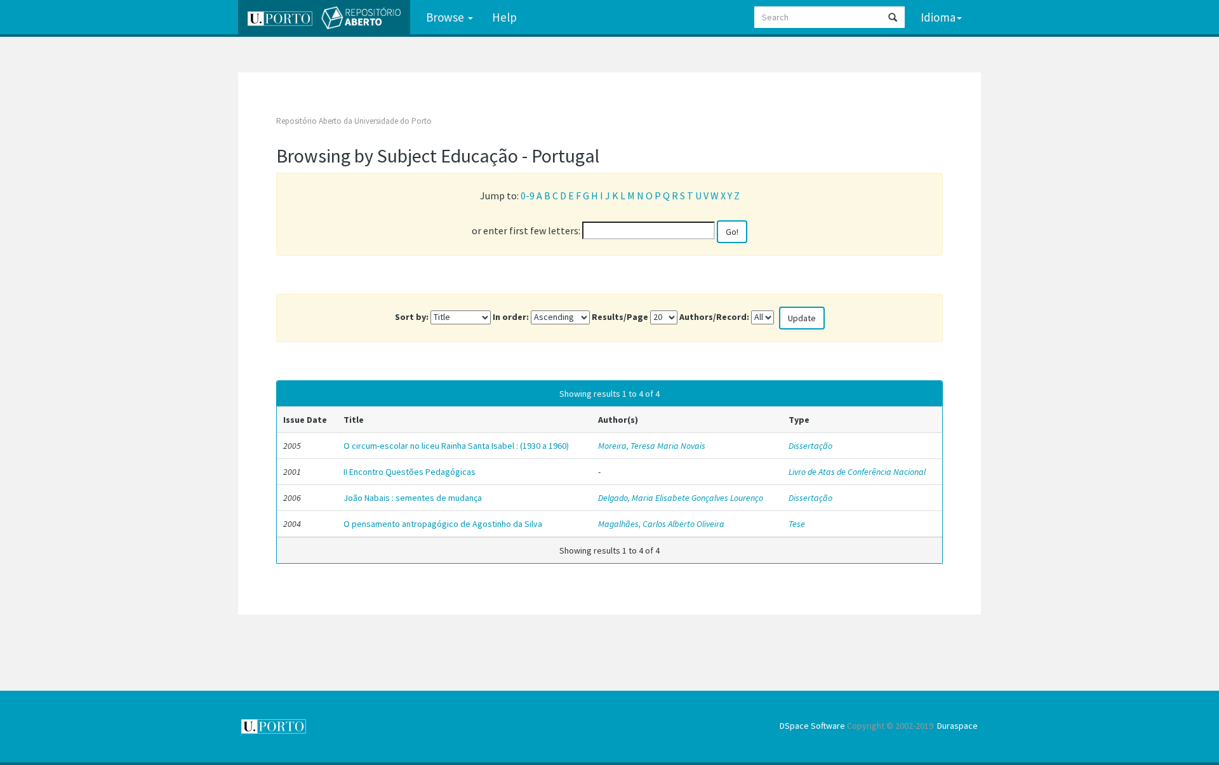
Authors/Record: (714, 317)
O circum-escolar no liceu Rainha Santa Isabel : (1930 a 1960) (456, 445)
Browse (446, 17)
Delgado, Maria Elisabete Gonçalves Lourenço (680, 497)
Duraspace (957, 725)
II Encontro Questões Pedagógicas (409, 471)
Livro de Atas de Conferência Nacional (857, 471)
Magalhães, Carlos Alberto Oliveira (661, 523)
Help (504, 17)
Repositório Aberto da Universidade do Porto (354, 121)
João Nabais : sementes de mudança (412, 497)
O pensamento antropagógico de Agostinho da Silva (442, 523)
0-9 (528, 195)
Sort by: (412, 317)
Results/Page (620, 317)
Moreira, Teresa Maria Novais (651, 445)
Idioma (938, 17)
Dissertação (810, 445)
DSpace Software (812, 725)
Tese (797, 523)
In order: (511, 317)
